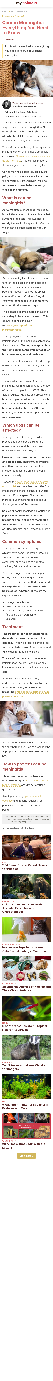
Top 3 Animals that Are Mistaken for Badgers (24, 1067)
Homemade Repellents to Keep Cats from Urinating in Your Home (25, 949)
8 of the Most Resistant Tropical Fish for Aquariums (24, 1027)
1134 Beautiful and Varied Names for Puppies (24, 867)
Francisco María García (24, 106)
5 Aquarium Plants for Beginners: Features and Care (25, 1106)
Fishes (5, 1023)
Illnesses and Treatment (13, 16)
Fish (4, 1102)
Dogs (4, 862)
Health (5, 11)
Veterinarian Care (19, 11)
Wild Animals (9, 984)
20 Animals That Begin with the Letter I (23, 1145)
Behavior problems (11, 944)
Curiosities (8, 901)
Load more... (26, 1155)
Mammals (7, 1062)
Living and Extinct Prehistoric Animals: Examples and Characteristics (22, 908)
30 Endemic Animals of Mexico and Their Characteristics (26, 988)
